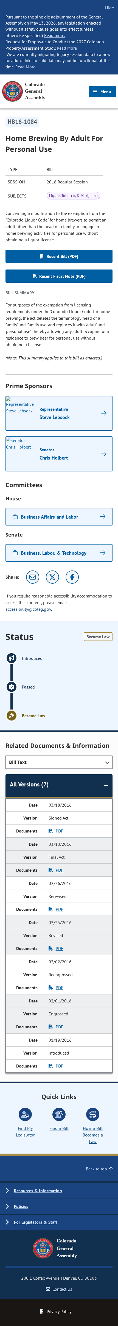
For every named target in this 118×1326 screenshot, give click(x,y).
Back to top (96, 1169)
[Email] (32, 577)
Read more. (54, 35)
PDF (59, 831)
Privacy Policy (59, 1311)
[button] (59, 1191)
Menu (105, 91)
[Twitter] (52, 577)
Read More (67, 48)
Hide (109, 7)
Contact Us (62, 1289)
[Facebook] (72, 577)
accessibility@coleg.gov (28, 609)
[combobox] (59, 762)
